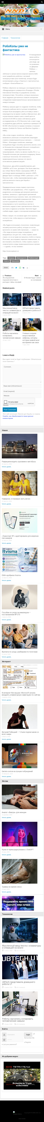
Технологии (15, 38)
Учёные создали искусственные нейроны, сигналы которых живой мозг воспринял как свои (31, 338)
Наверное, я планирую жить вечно (16, 499)
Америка (11, 258)
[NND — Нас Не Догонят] (22, 11)
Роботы (6, 261)
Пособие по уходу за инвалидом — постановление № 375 (16, 614)
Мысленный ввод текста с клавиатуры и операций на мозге (12, 310)
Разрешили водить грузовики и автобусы (19, 462)
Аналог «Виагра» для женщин (14, 812)
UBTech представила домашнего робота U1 (32, 309)
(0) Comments (21, 950)
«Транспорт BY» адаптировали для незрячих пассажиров (20, 537)
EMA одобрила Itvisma (11, 575)
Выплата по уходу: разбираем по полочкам (19, 652)
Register (28, 1042)
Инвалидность (21, 258)
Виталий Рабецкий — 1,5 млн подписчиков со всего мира (20, 733)
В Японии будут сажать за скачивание (32, 278)
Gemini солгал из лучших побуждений (17, 771)
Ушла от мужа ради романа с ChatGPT (18, 850)
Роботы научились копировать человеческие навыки (12, 335)
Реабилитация (33, 258)
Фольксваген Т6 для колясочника (22, 1084)
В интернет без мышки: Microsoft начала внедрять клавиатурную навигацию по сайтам (21, 694)
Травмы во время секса (11, 887)
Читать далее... (7, 467)
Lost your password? (10, 1044)
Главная (5, 38)
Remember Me (29, 1038)
